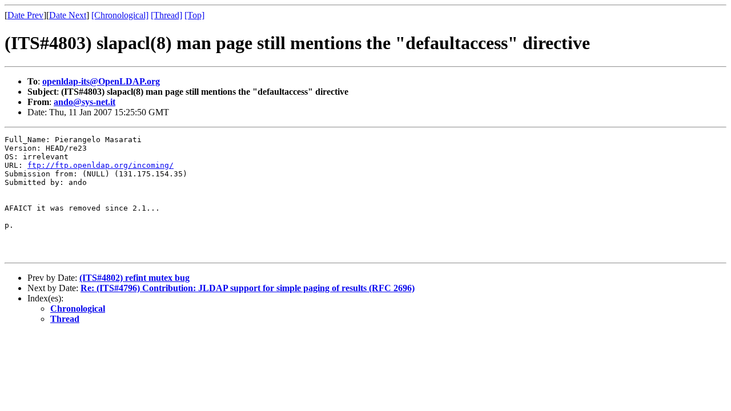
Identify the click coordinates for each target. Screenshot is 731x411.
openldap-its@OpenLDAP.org (101, 81)
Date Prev (25, 15)
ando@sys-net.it (84, 102)
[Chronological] (119, 15)
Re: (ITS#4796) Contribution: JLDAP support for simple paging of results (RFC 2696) (248, 288)
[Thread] (166, 15)
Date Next (67, 15)
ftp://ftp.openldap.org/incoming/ (100, 165)
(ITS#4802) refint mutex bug (134, 278)
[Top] (194, 15)
